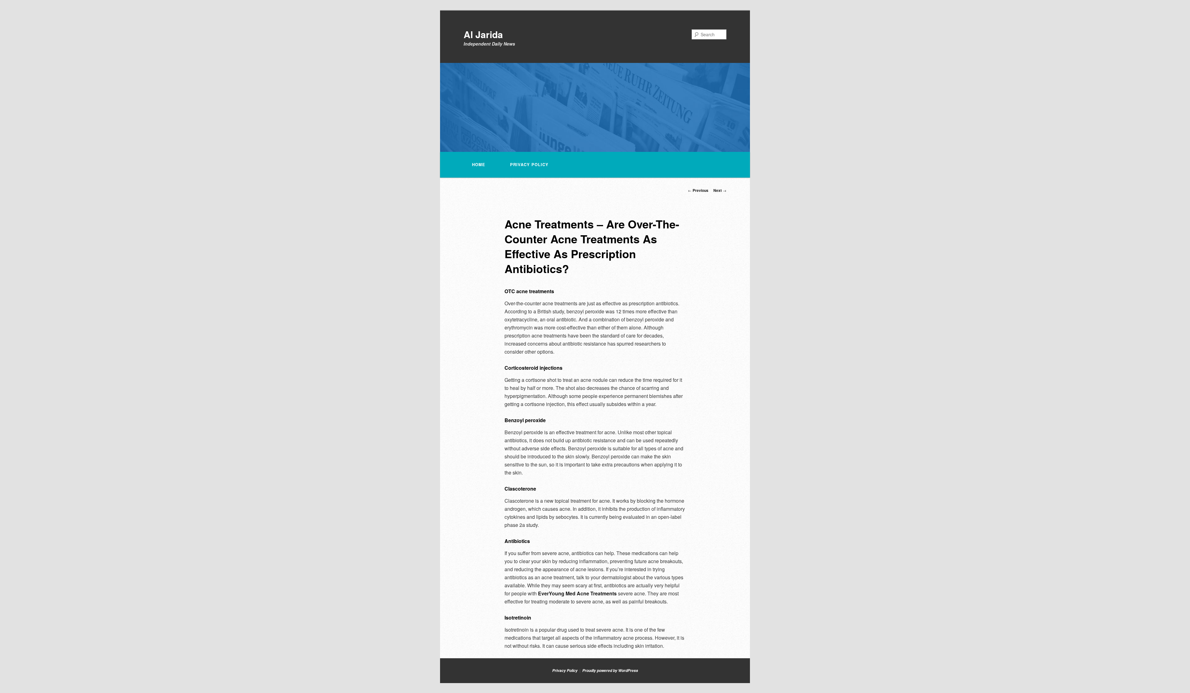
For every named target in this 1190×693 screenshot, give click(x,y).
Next (719, 190)
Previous (698, 190)
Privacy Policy (529, 164)
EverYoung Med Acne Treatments (577, 593)
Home (478, 164)
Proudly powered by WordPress (610, 670)
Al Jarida (483, 34)
